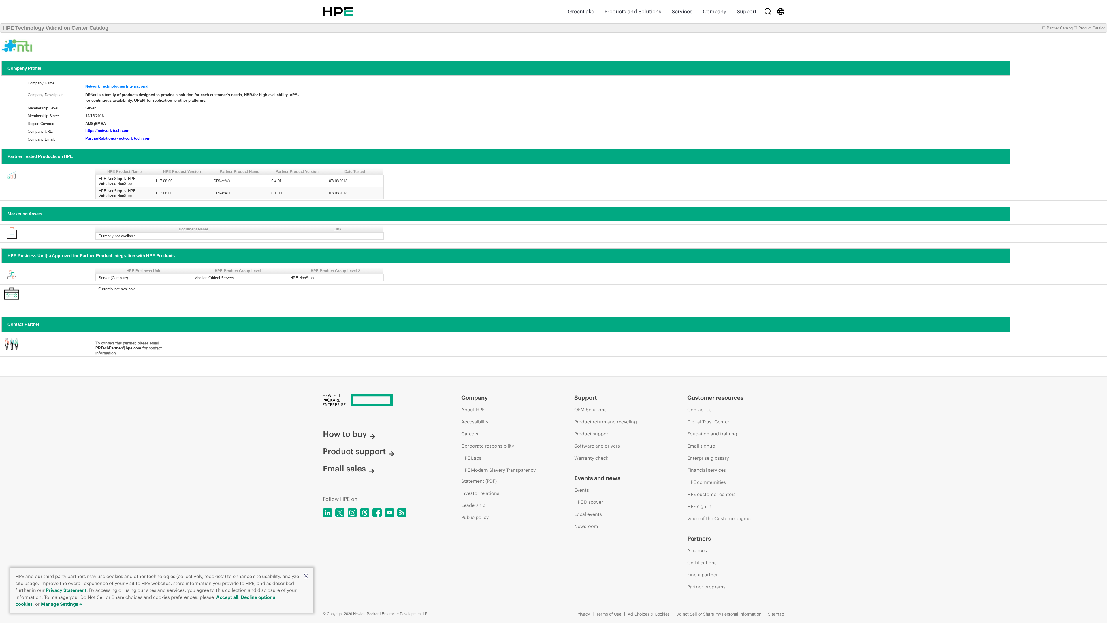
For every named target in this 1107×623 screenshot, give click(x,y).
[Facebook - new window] (377, 512)
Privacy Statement (66, 590)
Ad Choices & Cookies (649, 614)
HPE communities (706, 482)
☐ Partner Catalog (1057, 28)
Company (714, 11)
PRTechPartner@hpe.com (118, 348)
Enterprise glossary (708, 458)
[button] (306, 576)
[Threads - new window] (364, 512)
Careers (469, 434)
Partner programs (706, 587)
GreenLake (581, 11)
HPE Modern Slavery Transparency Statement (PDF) (498, 475)
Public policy (475, 517)
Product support (354, 451)
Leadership (473, 505)
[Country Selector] (780, 11)
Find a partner (702, 574)
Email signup (701, 446)
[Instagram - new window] (352, 512)
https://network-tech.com (107, 130)
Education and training (712, 434)
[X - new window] (339, 512)
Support (746, 11)
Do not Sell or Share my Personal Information (718, 614)
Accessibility (474, 422)
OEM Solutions (590, 409)
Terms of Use (608, 614)
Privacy (583, 614)
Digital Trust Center (708, 422)
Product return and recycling (605, 422)
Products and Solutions (633, 11)
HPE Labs (471, 458)
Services (682, 11)
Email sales (344, 468)
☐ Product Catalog (1089, 28)
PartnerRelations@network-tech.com (117, 138)
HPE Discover (588, 502)
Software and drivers (597, 446)
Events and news (597, 478)
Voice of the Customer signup (719, 518)
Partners (699, 538)
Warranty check (591, 458)
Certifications (702, 562)
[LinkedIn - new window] (327, 512)
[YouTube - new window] (389, 512)
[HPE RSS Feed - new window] (401, 512)
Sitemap (776, 614)
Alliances (697, 550)
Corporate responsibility (487, 446)
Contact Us (699, 409)
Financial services (706, 470)
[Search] (768, 11)
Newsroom (586, 526)
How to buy (345, 434)
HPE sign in (699, 506)
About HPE (473, 409)
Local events (588, 514)
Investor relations (480, 493)
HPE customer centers (711, 494)
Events (581, 490)
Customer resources (715, 397)
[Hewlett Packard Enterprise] (338, 11)
